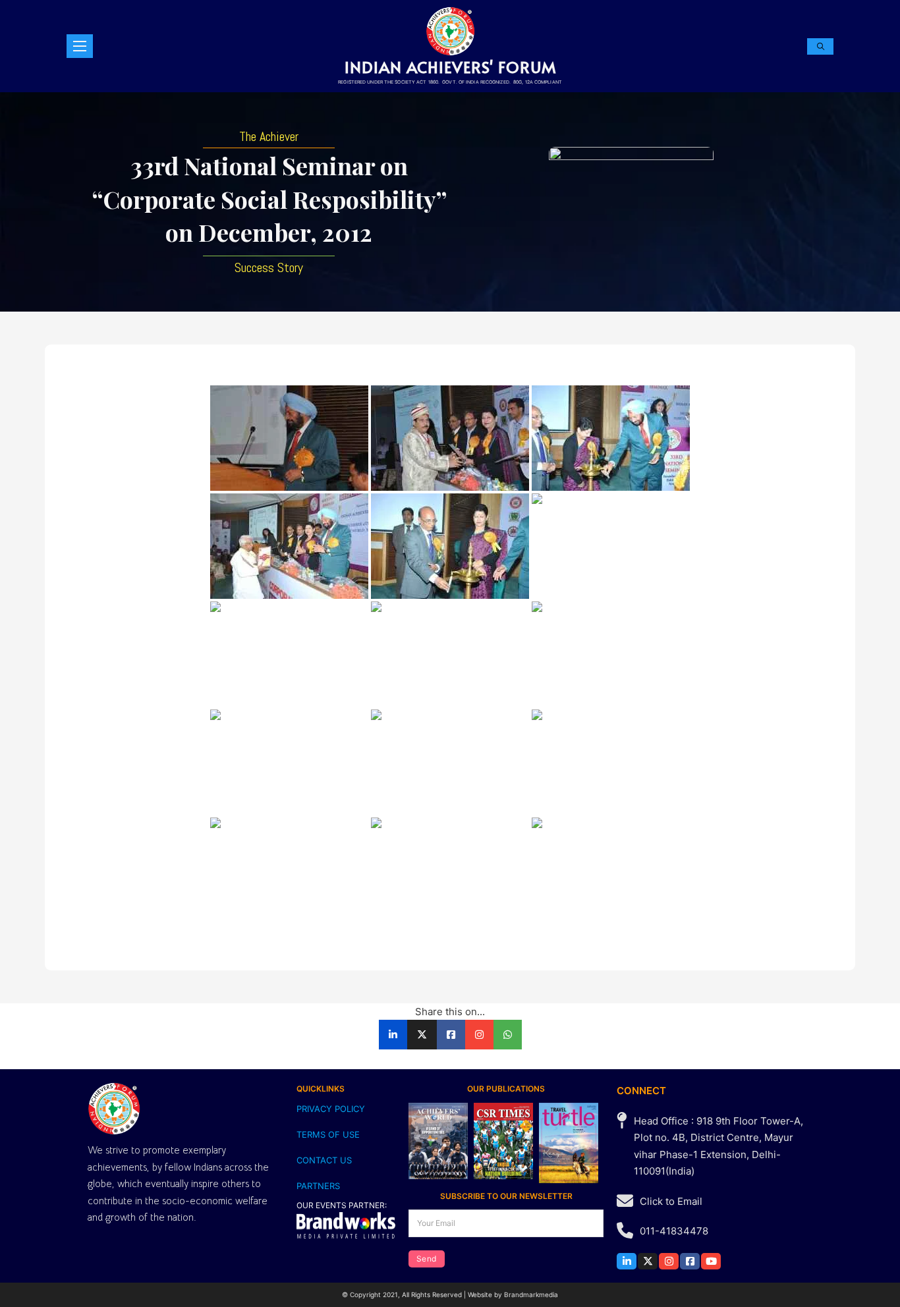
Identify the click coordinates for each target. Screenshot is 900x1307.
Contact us (324, 1160)
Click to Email (671, 1201)
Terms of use (328, 1134)
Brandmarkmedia (531, 1294)
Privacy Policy (330, 1108)
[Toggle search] (820, 46)
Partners (318, 1186)
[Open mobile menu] (79, 46)
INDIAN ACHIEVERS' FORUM (450, 67)
